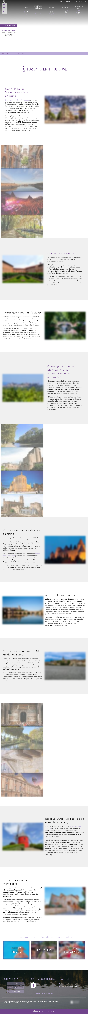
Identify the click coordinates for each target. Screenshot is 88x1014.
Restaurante (51, 7)
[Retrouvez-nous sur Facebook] (34, 985)
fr (4, 4)
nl (4, 11)
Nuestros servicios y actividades (38, 8)
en (4, 8)
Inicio (27, 7)
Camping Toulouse (9, 53)
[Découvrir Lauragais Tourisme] (75, 1002)
